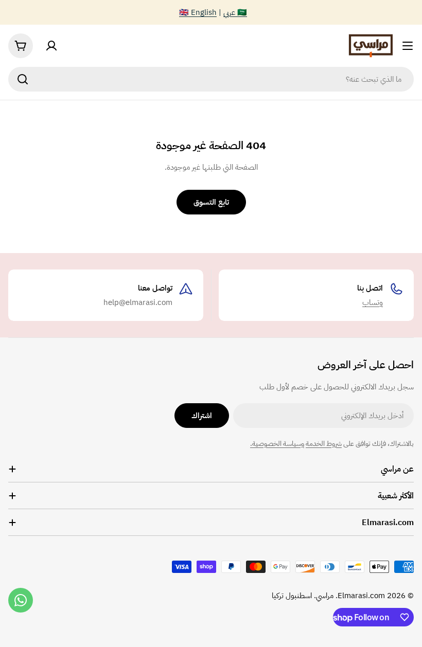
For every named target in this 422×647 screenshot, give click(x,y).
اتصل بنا (370, 288)
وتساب (372, 302)
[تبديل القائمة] (407, 46)
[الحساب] (51, 46)
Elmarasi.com (361, 595)
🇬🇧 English (198, 12)
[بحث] (22, 79)
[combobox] (211, 79)
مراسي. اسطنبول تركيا (302, 595)
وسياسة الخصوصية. (277, 443)
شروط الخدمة (324, 443)
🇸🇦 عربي (235, 12)
